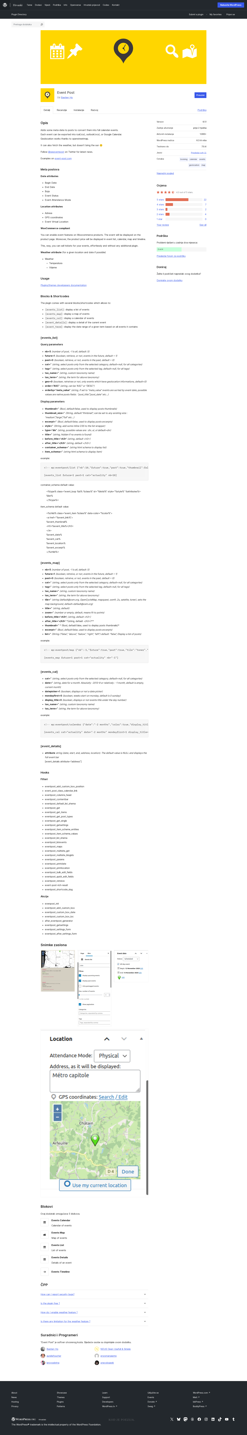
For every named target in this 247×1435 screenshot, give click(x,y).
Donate (152, 1402)
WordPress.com (201, 1392)
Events (151, 1397)
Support (106, 1397)
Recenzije (62, 110)
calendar (193, 159)
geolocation (194, 165)
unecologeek (107, 1362)
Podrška (202, 110)
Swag (151, 1406)
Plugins (60, 1402)
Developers (107, 1402)
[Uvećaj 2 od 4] (107, 953)
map (203, 165)
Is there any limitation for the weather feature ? (65, 1321)
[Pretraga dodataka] (42, 24)
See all (203, 224)
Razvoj (94, 110)
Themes (61, 1397)
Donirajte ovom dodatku (169, 280)
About (14, 1392)
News (14, 1397)
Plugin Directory (19, 14)
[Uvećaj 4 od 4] (144, 1032)
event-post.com (63, 158)
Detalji (47, 110)
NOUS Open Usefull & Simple (115, 1349)
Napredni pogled (165, 173)
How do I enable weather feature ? (59, 1312)
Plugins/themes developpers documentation (64, 285)
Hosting (15, 1402)
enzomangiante (108, 1355)
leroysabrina (53, 1362)
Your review (163, 224)
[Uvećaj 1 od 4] (71, 953)
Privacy (14, 1406)
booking (183, 159)
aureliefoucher (54, 1355)
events (202, 159)
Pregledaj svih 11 (198, 153)
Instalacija (79, 110)
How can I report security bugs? (57, 1294)
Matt (196, 1397)
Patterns (61, 1406)
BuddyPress (200, 1406)
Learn (104, 1392)
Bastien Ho (67, 97)
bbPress (198, 1402)
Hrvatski (42, 1419)
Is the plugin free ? (50, 1303)
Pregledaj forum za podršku (171, 256)
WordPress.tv (109, 1406)
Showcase (62, 1392)
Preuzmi (200, 95)
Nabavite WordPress (230, 5)
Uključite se (153, 1392)
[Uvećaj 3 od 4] (144, 953)
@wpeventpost (56, 151)
